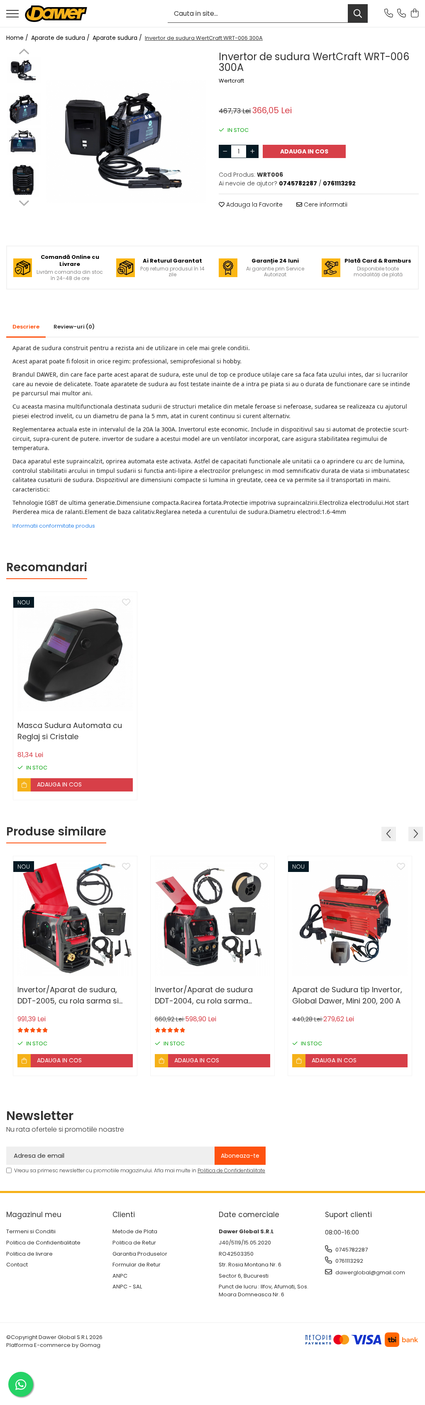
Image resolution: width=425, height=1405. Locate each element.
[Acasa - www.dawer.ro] (56, 13)
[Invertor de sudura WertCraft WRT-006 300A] (126, 141)
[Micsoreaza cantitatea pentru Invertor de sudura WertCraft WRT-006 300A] (225, 151)
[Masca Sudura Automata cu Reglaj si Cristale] (75, 653)
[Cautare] (358, 13)
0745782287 (351, 1250)
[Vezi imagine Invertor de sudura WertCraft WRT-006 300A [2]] (24, 141)
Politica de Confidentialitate (231, 1170)
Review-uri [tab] (74, 327)
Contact (17, 1265)
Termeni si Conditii (31, 1231)
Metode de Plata (134, 1231)
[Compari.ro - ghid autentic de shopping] (212, 1385)
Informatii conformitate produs (53, 526)
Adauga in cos (304, 151)
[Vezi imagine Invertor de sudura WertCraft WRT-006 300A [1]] (24, 109)
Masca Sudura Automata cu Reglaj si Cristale (69, 731)
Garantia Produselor (139, 1254)
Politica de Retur (134, 1243)
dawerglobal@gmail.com (369, 1272)
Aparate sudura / (118, 38)
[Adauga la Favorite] (126, 602)
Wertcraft (231, 81)
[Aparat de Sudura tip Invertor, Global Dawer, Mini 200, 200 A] (350, 918)
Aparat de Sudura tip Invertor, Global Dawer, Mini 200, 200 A (347, 995)
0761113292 (348, 1261)
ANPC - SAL (127, 1287)
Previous (24, 53)
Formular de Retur (136, 1265)
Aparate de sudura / (61, 38)
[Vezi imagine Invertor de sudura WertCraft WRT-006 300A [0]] (24, 70)
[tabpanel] (126, 141)
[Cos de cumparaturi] (414, 14)
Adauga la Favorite (254, 204)
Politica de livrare (29, 1254)
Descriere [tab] (25, 327)
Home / (18, 38)
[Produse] (12, 14)
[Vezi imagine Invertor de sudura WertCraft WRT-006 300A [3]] (24, 180)
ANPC (119, 1276)
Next (24, 202)
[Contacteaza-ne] (388, 14)
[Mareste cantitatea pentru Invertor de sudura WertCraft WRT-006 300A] (252, 151)
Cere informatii (324, 204)
